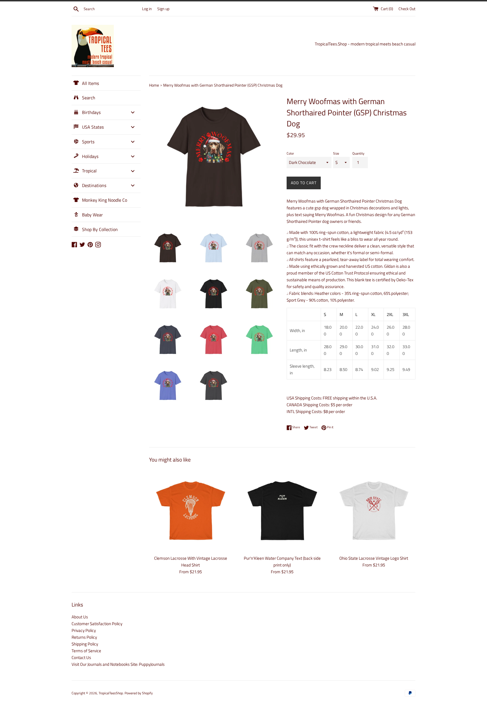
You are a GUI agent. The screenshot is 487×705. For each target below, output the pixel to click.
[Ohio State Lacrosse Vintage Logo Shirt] (373, 510)
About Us (80, 617)
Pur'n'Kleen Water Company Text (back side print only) (282, 561)
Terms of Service (86, 650)
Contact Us (81, 657)
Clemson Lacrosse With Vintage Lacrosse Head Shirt (190, 561)
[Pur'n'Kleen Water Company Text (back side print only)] (282, 510)
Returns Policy (84, 637)
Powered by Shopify (139, 693)
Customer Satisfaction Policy (97, 623)
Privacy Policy (84, 630)
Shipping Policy (85, 644)
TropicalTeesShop (111, 693)
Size (336, 153)
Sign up (163, 9)
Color (290, 153)
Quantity (358, 153)
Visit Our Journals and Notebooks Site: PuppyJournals (118, 664)
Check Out (407, 9)
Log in (147, 9)
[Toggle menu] (132, 112)
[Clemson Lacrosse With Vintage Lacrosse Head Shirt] (190, 510)
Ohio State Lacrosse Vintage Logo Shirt (373, 558)
